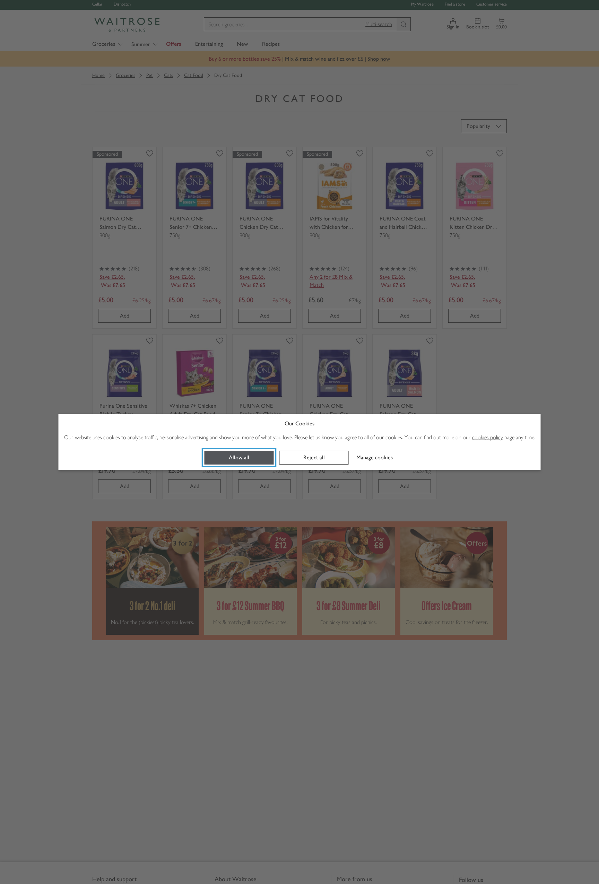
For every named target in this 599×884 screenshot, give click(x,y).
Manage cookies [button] (374, 457)
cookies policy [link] (487, 437)
